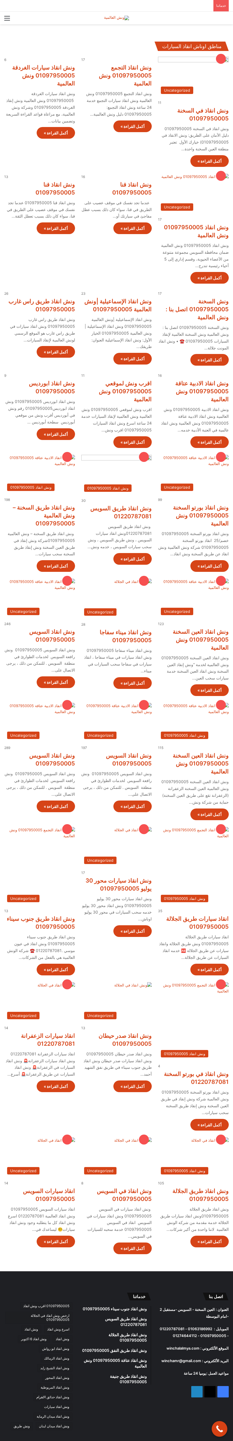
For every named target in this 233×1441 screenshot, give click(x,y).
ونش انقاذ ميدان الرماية (53, 1416)
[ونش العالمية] (116, 18)
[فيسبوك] (223, 1391)
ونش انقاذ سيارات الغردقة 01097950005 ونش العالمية (43, 75)
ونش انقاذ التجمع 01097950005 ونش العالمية (125, 75)
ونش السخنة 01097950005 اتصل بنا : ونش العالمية (197, 309)
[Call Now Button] (219, 1429)
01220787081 (172, 1329)
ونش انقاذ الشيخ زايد (54, 1368)
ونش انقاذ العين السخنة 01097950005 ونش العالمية (201, 639)
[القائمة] (7, 20)
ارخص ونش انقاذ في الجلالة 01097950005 (50, 1317)
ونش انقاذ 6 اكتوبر (34, 1339)
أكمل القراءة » (209, 161)
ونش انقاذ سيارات (56, 1407)
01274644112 (184, 1335)
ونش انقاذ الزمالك (56, 1358)
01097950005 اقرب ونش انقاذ (46, 1306)
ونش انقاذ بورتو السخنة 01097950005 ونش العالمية (201, 515)
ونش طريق (22, 1426)
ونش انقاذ (31, 1329)
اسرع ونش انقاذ (58, 1329)
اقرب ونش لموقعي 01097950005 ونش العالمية (125, 391)
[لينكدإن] (197, 1391)
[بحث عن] (226, 20)
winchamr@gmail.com (181, 1360)
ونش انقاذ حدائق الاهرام (52, 1397)
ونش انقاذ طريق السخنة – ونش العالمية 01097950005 (44, 515)
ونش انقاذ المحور (57, 1378)
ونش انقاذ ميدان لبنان (54, 1426)
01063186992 (199, 1329)
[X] (210, 1391)
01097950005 (212, 1335)
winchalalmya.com (183, 1348)
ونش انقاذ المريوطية (55, 1387)
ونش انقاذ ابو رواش (55, 1348)
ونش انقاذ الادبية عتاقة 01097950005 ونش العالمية (202, 391)
